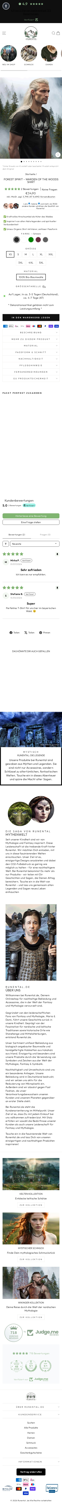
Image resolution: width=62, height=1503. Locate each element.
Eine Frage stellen (31, 522)
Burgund (38, 240)
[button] (13, 189)
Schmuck (31, 1442)
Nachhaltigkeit (31, 358)
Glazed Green (31, 240)
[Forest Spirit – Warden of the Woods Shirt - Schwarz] (4, 482)
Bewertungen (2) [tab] (17, 534)
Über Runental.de (30, 1407)
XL (41, 254)
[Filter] (6, 544)
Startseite (30, 174)
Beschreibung (31, 332)
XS (10, 254)
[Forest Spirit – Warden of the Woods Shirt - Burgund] (15, 482)
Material (31, 271)
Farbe (31, 233)
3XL (20, 262)
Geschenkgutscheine (31, 1452)
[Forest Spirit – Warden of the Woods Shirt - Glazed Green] (11, 482)
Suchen (31, 1422)
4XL (31, 262)
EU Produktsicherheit (31, 378)
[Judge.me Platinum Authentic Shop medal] (17, 1366)
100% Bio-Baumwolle (31, 277)
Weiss (24, 240)
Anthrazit (45, 240)
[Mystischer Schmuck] (31, 1228)
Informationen (30, 1461)
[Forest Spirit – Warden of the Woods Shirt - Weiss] (8, 482)
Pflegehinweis (31, 365)
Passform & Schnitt (30, 352)
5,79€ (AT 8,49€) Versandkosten (39, 196)
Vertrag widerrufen (31, 1471)
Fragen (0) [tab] (45, 534)
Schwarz (17, 240)
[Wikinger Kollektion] (31, 1283)
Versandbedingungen (31, 372)
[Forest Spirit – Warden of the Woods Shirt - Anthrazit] (18, 482)
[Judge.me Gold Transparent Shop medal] (45, 1366)
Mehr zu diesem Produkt (31, 339)
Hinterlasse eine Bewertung (30, 515)
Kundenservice (30, 1414)
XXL (50, 254)
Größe (31, 248)
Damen (31, 1437)
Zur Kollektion (31, 1205)
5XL (41, 262)
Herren (31, 1432)
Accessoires (31, 1447)
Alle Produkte (31, 1427)
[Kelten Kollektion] (31, 1174)
